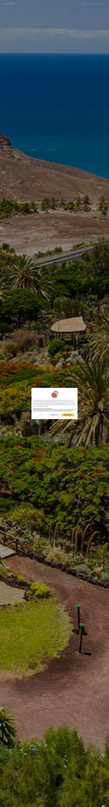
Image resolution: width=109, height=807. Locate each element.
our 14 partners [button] (48, 400)
